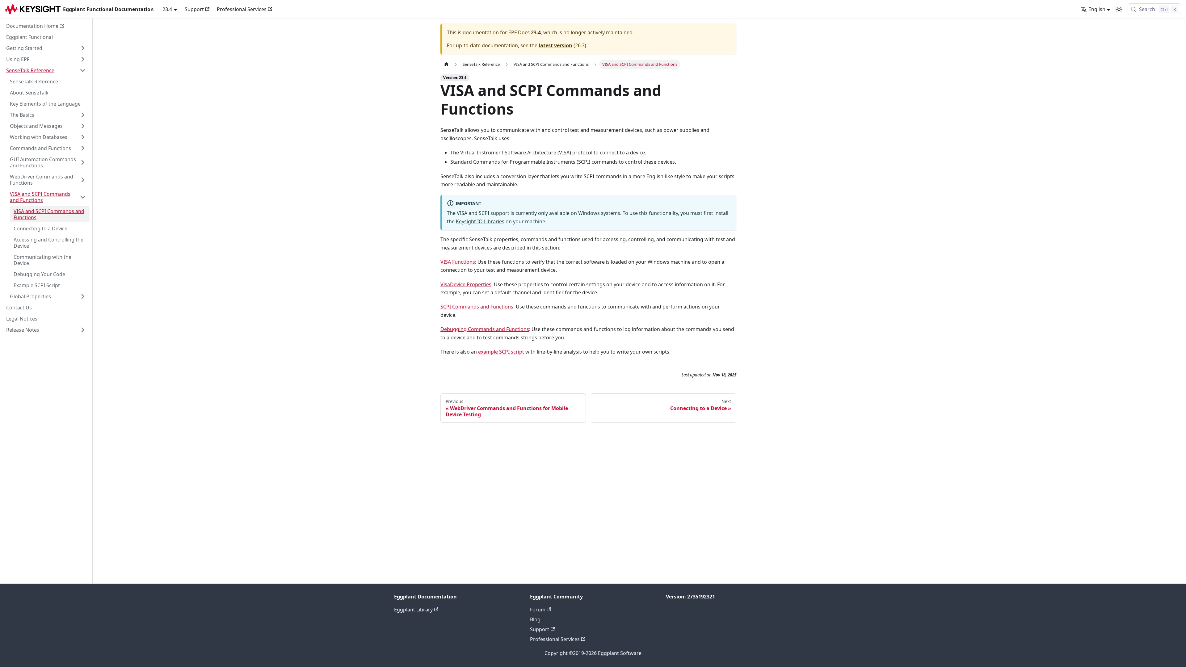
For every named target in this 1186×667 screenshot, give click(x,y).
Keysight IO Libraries (480, 221)
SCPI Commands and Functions (476, 306)
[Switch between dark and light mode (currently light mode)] (1119, 9)
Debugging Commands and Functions (484, 329)
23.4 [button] (167, 9)
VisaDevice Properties (465, 284)
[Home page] (446, 64)
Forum (537, 609)
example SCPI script (501, 351)
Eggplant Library (413, 609)
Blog (535, 619)
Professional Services (242, 9)
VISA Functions (457, 261)
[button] (46, 48)
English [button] (1096, 9)
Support (194, 9)
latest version (555, 45)
